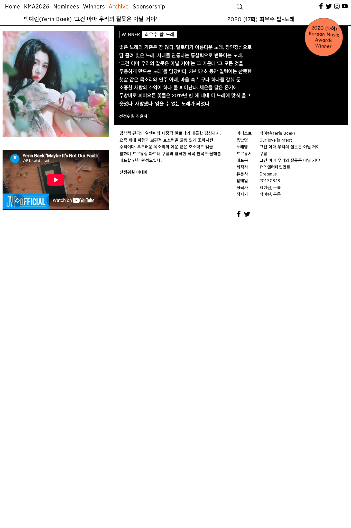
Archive (119, 6)
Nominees (66, 6)
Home (12, 6)
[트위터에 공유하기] (247, 214)
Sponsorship (149, 6)
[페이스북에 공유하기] (239, 214)
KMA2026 (36, 6)
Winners (94, 6)
